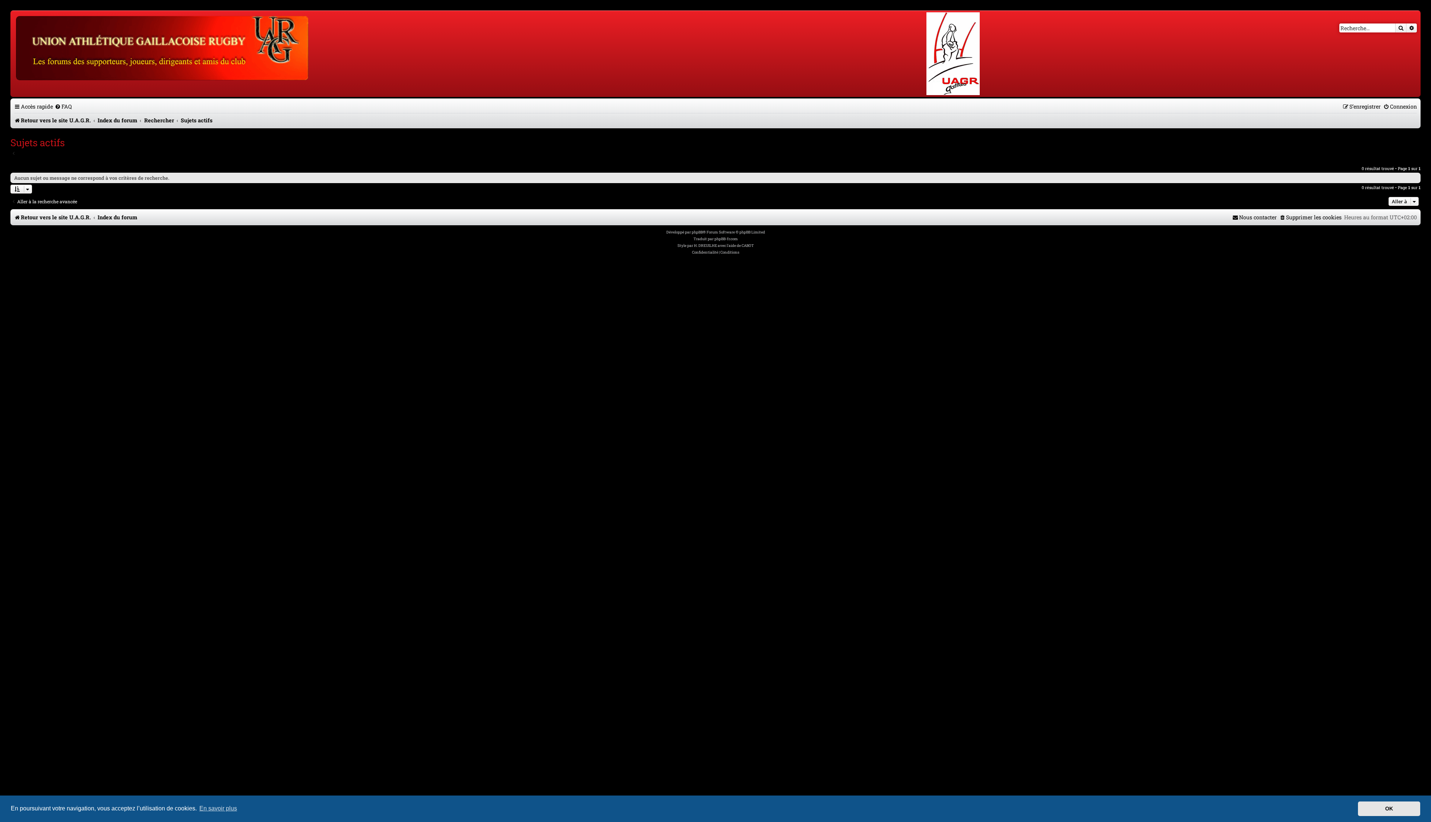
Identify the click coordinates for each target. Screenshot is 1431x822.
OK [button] (1389, 809)
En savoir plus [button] (218, 808)
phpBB (697, 232)
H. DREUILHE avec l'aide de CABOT (724, 245)
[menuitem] (63, 106)
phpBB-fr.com (726, 238)
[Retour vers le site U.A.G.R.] (162, 47)
